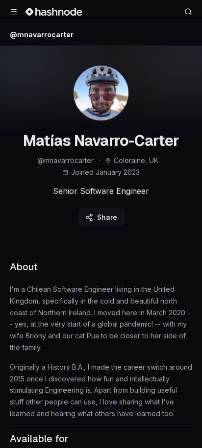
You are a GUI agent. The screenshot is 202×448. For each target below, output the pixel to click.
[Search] (188, 12)
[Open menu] (14, 12)
